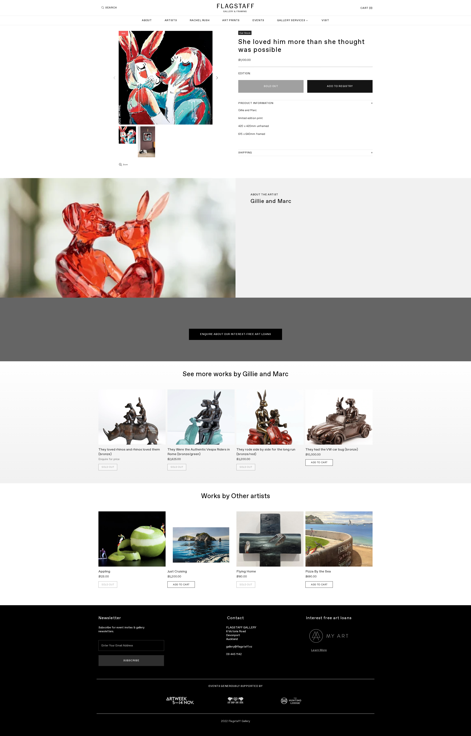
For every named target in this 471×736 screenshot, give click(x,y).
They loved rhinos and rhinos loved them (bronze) (129, 452)
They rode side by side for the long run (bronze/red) (265, 452)
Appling (104, 571)
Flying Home (246, 571)
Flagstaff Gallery (235, 8)
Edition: (244, 73)
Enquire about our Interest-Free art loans (235, 334)
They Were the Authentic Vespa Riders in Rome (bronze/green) (198, 452)
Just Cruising (177, 571)
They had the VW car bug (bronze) (331, 449)
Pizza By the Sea (318, 571)
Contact (235, 618)
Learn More (319, 650)
